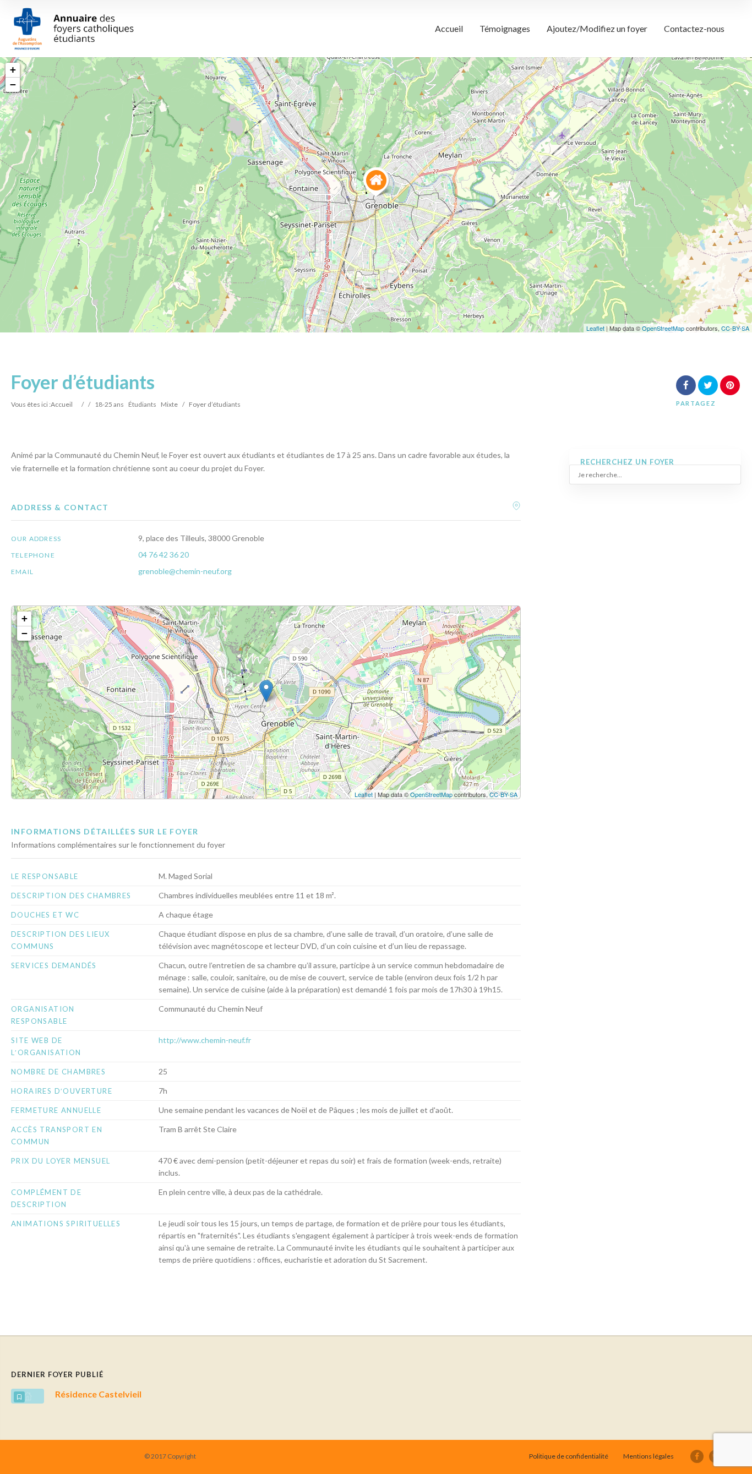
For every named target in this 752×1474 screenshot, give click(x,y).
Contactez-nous (694, 28)
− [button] (13, 84)
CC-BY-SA (735, 328)
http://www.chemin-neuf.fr (205, 1040)
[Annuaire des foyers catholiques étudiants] (73, 29)
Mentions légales (648, 1456)
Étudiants (142, 404)
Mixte (169, 404)
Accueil (449, 28)
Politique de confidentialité (568, 1456)
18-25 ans (109, 404)
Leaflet (595, 328)
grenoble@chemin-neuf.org (185, 571)
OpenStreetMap (663, 328)
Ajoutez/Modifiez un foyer (597, 28)
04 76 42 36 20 (163, 554)
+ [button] (13, 69)
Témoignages (504, 28)
